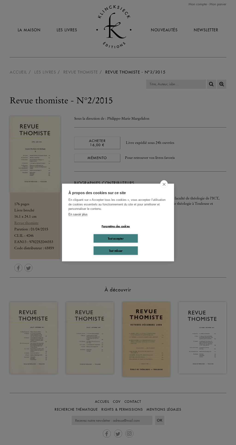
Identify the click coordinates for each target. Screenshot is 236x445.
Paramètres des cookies (116, 226)
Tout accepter (116, 238)
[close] (164, 184)
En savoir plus (78, 214)
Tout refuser (115, 250)
